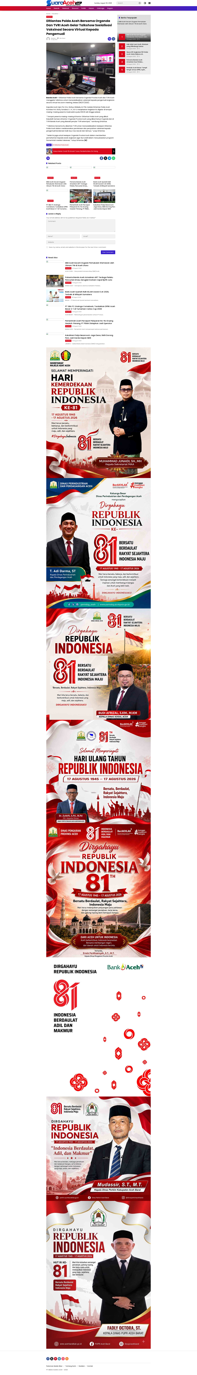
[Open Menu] (149, 3)
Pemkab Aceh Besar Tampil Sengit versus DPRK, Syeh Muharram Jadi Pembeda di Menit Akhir (137, 69)
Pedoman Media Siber (54, 1366)
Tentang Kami (70, 1366)
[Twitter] (105, 158)
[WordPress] (59, 1358)
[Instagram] (63, 1358)
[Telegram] (109, 158)
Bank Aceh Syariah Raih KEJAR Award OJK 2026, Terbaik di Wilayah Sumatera (104, 184)
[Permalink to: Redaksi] (48, 39)
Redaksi (53, 38)
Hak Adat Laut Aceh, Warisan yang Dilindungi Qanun (137, 45)
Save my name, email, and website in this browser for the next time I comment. (77, 247)
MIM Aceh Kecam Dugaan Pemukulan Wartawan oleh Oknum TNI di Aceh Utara (56, 184)
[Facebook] (101, 158)
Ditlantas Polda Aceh (62, 145)
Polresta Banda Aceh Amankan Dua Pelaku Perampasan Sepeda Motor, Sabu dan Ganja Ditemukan (137, 61)
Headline (49, 17)
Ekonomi (97, 178)
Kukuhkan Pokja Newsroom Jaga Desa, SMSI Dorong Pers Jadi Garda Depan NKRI (104, 207)
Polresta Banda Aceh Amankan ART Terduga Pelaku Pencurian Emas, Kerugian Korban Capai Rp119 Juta (81, 184)
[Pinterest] (55, 1358)
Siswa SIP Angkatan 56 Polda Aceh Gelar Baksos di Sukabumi (137, 53)
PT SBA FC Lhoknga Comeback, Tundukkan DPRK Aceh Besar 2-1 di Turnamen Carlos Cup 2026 (57, 207)
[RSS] (67, 1358)
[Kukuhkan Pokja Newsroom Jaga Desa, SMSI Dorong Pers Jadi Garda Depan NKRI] (104, 196)
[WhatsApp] (113, 158)
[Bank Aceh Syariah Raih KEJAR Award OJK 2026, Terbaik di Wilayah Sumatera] (104, 173)
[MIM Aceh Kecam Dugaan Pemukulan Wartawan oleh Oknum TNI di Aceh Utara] (57, 173)
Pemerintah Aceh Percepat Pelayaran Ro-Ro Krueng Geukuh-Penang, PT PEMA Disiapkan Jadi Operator (80, 207)
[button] (140, 3)
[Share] (113, 39)
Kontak (90, 1366)
